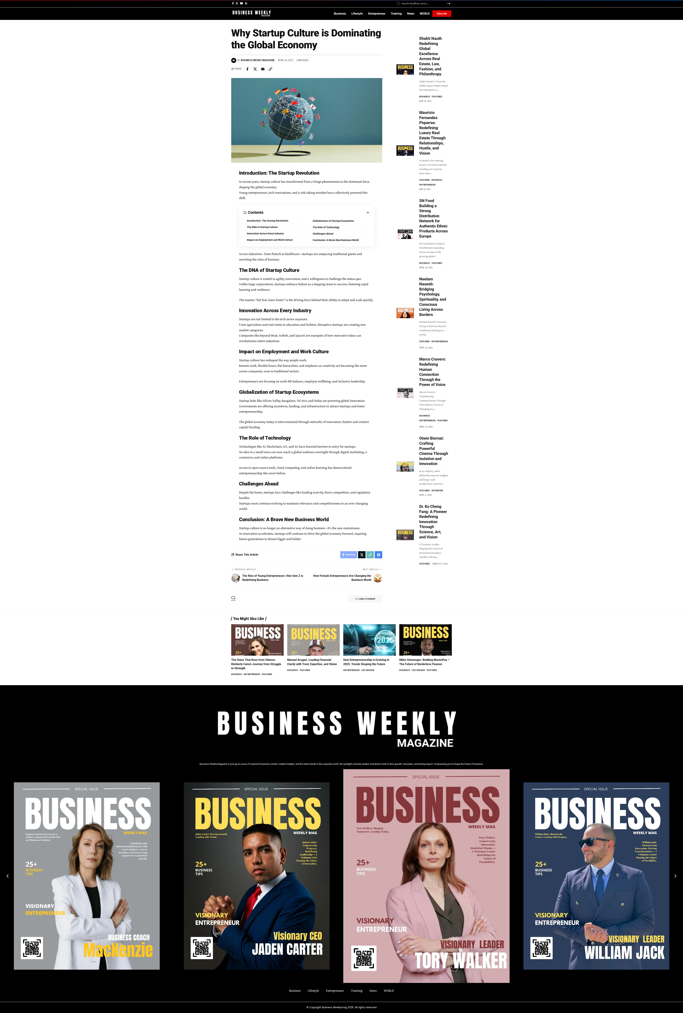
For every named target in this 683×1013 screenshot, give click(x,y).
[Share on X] (255, 69)
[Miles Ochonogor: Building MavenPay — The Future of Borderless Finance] (425, 640)
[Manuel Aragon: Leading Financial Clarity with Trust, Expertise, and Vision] (313, 640)
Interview (437, 490)
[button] (7, 876)
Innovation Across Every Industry (265, 233)
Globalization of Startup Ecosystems (333, 220)
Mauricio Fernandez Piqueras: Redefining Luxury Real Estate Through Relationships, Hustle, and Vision (432, 132)
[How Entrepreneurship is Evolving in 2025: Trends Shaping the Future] (369, 640)
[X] (237, 3)
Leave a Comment (367, 599)
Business (424, 96)
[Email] (262, 69)
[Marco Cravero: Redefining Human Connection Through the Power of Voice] (405, 393)
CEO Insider (367, 670)
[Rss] (246, 3)
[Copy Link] (270, 69)
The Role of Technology (326, 227)
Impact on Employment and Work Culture (270, 239)
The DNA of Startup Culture (262, 227)
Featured (437, 96)
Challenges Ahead (323, 233)
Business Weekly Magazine (258, 60)
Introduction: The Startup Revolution (267, 220)
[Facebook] (233, 3)
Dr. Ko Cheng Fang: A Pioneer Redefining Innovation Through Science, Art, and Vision (433, 521)
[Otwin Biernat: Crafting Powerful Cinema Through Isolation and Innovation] (405, 466)
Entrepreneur (427, 184)
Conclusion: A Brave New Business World (336, 240)
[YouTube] (241, 3)
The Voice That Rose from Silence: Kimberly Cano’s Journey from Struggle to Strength (256, 664)
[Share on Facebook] (247, 69)
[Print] (378, 554)
